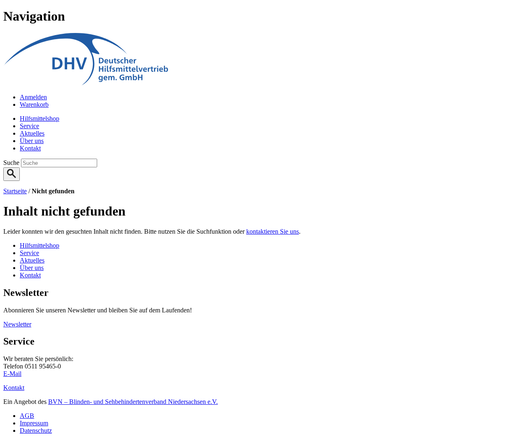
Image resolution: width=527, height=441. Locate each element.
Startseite (15, 191)
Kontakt (13, 387)
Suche (12, 162)
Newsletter (17, 324)
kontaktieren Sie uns (272, 231)
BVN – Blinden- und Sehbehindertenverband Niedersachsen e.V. (133, 401)
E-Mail (12, 373)
